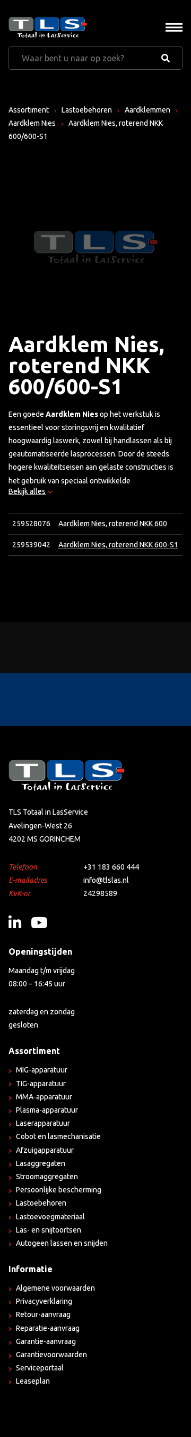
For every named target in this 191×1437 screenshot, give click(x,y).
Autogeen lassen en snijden (62, 1243)
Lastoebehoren (87, 110)
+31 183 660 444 (111, 867)
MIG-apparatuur (41, 1070)
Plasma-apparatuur (47, 1110)
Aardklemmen (147, 110)
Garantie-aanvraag (46, 1341)
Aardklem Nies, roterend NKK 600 (112, 523)
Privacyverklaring (44, 1301)
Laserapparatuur (43, 1123)
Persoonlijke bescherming (58, 1190)
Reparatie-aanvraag (48, 1328)
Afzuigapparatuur (45, 1150)
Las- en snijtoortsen (48, 1230)
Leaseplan (33, 1381)
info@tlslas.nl (106, 880)
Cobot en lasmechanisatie (58, 1136)
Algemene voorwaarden (55, 1288)
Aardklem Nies (32, 123)
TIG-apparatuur (41, 1083)
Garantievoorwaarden (51, 1354)
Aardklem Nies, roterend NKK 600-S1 (118, 544)
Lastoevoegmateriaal (50, 1216)
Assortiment (28, 110)
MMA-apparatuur (44, 1097)
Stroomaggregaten (47, 1176)
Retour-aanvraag (43, 1314)
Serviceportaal (40, 1368)
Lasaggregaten (40, 1163)
